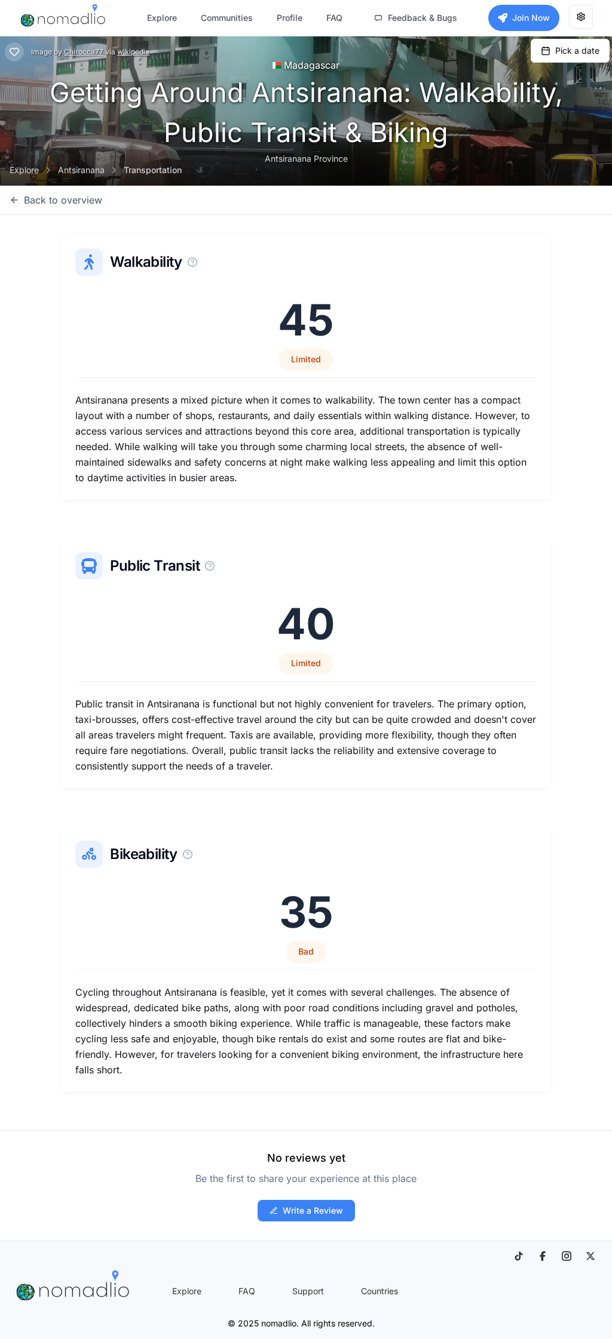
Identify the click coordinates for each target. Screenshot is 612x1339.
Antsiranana (81, 170)
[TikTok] (519, 1256)
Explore (24, 170)
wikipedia (133, 51)
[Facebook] (543, 1256)
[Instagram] (567, 1256)
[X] (590, 1256)
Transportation (153, 170)
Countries (379, 1291)
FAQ (246, 1291)
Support (308, 1291)
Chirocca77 (83, 51)
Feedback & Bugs (422, 18)
